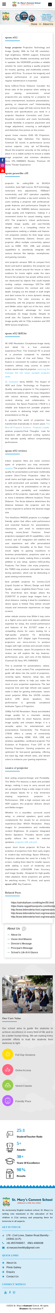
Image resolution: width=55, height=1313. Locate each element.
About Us (16, 934)
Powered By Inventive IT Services (31, 1308)
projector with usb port (26, 842)
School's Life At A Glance (24, 952)
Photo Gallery (13, 1267)
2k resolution (11, 382)
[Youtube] (2, 170)
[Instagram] (2, 165)
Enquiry (10, 1272)
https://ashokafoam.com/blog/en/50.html (32, 902)
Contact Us (12, 1276)
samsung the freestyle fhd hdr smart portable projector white (27, 373)
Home (34, 24)
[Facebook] (2, 160)
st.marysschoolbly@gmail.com (23, 1247)
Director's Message (21, 943)
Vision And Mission (21, 939)
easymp (9, 468)
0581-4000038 (35, 1243)
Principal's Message (22, 948)
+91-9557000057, (16, 1243)
